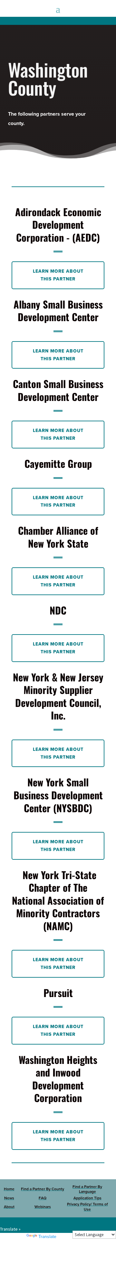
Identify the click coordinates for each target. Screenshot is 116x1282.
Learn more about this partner (58, 275)
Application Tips (87, 1198)
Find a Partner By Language (87, 1189)
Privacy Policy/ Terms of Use (87, 1207)
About (9, 1206)
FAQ (42, 1198)
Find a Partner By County (42, 1189)
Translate (47, 1236)
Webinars (42, 1206)
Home (9, 1189)
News (9, 1198)
